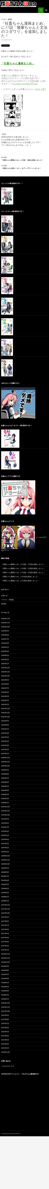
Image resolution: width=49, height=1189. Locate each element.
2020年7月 (5, 778)
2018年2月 (5, 897)
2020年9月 (5, 770)
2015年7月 (5, 1023)
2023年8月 (5, 635)
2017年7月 (5, 925)
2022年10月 (5, 676)
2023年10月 (5, 627)
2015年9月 (5, 1015)
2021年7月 (5, 729)
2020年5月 (5, 786)
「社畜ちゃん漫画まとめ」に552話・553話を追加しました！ (23, 572)
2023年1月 (5, 663)
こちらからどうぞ (7, 1066)
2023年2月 (5, 659)
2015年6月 (5, 1027)
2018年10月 (5, 864)
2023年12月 (5, 618)
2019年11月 (5, 811)
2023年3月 (5, 655)
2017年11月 (5, 909)
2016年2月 (5, 995)
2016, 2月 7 (40, 89)
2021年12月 (5, 708)
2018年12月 (5, 856)
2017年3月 (5, 942)
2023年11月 (5, 623)
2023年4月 (5, 651)
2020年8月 (5, 774)
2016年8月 (5, 970)
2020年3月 (5, 794)
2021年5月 (5, 737)
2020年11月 (5, 762)
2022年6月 (5, 692)
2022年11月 (5, 672)
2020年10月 (5, 766)
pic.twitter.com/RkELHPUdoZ (25, 83)
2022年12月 (5, 668)
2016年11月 (5, 958)
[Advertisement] (24, 1105)
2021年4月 (5, 741)
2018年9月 (5, 868)
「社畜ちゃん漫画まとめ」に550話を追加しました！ (20, 581)
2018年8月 (5, 872)
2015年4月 (5, 1036)
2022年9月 (5, 680)
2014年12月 (5, 1052)
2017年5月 (5, 933)
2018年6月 (5, 880)
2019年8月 (5, 823)
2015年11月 (5, 1007)
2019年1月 (5, 852)
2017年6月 (5, 929)
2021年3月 (5, 745)
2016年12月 (5, 954)
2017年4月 (5, 937)
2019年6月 (5, 831)
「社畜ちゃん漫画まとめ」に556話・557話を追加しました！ (23, 564)
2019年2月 (5, 848)
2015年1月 (5, 1048)
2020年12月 (5, 758)
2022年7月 (5, 688)
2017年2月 (5, 946)
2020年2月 (5, 798)
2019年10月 (5, 815)
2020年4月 (5, 790)
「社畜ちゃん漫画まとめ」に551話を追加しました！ (20, 576)
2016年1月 (5, 999)
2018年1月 (5, 901)
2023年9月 (5, 631)
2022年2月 (5, 700)
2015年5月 (5, 1032)
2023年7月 (5, 639)
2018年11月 (5, 860)
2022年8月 (5, 684)
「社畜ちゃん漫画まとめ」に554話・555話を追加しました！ (23, 568)
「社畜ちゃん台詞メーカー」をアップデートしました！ (21, 167)
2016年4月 (5, 987)
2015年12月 (5, 1003)
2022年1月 (5, 704)
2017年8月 (5, 921)
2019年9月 (5, 819)
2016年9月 (5, 966)
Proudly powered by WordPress (11, 1133)
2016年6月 (5, 978)
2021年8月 (5, 725)
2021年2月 (5, 749)
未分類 (3, 604)
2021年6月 (5, 733)
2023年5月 (5, 647)
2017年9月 (5, 917)
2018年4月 (5, 888)
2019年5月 (5, 835)
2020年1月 (5, 803)
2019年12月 (5, 807)
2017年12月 (5, 905)
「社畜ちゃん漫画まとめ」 (18, 63)
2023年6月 (5, 643)
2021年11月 (5, 713)
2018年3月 (5, 893)
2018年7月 (5, 876)
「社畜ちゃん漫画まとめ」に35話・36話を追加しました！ (22, 158)
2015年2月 (5, 1044)
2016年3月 (5, 991)
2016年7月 (5, 974)
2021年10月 (5, 717)
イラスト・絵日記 (6, 19)
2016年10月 (5, 962)
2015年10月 (5, 1011)
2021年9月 (5, 721)
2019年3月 (5, 843)
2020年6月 (5, 782)
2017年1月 (5, 950)
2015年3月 (5, 1040)
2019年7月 (5, 827)
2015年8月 (5, 1019)
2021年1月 (5, 753)
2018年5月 (5, 884)
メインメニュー (46, 10)
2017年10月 (5, 913)
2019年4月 (5, 839)
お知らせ (4, 595)
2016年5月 (5, 982)
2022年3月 (5, 696)
